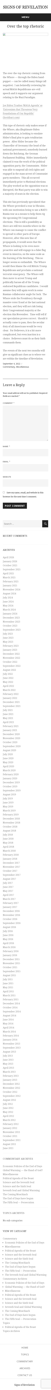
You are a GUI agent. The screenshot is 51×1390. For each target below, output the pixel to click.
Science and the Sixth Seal (17, 1186)
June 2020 (8, 758)
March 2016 (9, 947)
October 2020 (10, 742)
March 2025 (9, 577)
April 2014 (8, 1027)
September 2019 (12, 790)
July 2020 (8, 754)
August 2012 (9, 1100)
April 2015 (8, 991)
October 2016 (10, 919)
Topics (6, 1323)
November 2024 (11, 589)
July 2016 (8, 931)
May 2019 (8, 806)
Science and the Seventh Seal (18, 1182)
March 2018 (9, 850)
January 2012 (10, 1128)
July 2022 (8, 674)
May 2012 (8, 1112)
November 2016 (11, 915)
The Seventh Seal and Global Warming (25, 1274)
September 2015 (12, 971)
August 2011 (9, 1144)
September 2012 (12, 1096)
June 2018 (8, 838)
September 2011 (12, 1140)
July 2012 (8, 1104)
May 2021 (8, 718)
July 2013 (8, 1055)
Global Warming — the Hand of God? (23, 1170)
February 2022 (11, 694)
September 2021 (12, 706)
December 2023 (11, 617)
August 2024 (9, 593)
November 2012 (11, 1088)
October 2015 (10, 967)
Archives (25, 1368)
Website (7, 477)
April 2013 (8, 1067)
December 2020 (11, 734)
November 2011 (11, 1132)
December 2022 (11, 654)
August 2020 (9, 750)
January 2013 (10, 1080)
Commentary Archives (18, 1158)
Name (6, 446)
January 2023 (10, 649)
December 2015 (11, 959)
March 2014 (9, 1031)
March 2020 (9, 770)
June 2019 (8, 802)
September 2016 (12, 923)
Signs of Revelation (24, 1385)
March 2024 (9, 609)
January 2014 (10, 1039)
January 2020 (10, 778)
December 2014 (11, 1003)
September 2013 (12, 1047)
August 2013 (9, 1051)
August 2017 (9, 879)
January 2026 (10, 561)
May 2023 (8, 641)
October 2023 (10, 625)
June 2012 (8, 1108)
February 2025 (11, 581)
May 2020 (8, 762)
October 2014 (10, 1007)
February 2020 (11, 774)
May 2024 (8, 605)
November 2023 (11, 621)
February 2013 (11, 1076)
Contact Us (25, 1375)
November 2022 (11, 658)
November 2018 (11, 822)
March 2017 (9, 899)
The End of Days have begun (18, 1198)
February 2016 (11, 951)
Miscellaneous (22, 366)
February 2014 (11, 1035)
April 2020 (8, 766)
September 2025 (12, 569)
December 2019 (11, 782)
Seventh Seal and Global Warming (21, 1190)
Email (6, 461)
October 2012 (10, 1092)
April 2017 (8, 895)
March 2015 (9, 995)
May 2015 (8, 987)
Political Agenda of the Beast (18, 1178)
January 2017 (10, 907)
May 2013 (8, 1063)
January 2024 (10, 613)
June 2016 (8, 935)
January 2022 (10, 698)
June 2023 (8, 637)
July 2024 (8, 597)
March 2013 (9, 1071)
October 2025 (10, 565)
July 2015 (8, 979)
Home (24, 1347)
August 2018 (9, 830)
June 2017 (8, 887)
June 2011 (8, 1148)
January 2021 (10, 730)
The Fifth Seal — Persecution (18, 1202)
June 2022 (8, 678)
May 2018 (8, 842)
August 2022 (9, 670)
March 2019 (9, 810)
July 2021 (8, 710)
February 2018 (11, 854)
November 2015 (11, 963)
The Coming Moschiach (15, 1194)
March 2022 (9, 690)
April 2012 (8, 1116)
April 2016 (8, 943)
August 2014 (9, 1015)
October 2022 (10, 662)
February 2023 (11, 645)
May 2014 (8, 1023)
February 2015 (11, 999)
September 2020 (12, 746)
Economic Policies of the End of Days (22, 1166)
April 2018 (8, 846)
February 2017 (11, 903)
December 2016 (11, 911)
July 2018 (8, 834)
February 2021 (11, 726)
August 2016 (9, 927)
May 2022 (8, 682)
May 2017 (8, 891)
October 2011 (10, 1136)
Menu (25, 17)
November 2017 (11, 867)
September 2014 (12, 1011)
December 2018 (11, 818)
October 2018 (10, 826)
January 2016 (10, 955)
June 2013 (8, 1059)
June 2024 (8, 601)
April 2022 (8, 686)
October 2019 (10, 786)
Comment (9, 403)
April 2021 (8, 722)
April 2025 (8, 573)
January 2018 (10, 858)
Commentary (9, 366)
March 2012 (9, 1120)
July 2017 (8, 883)
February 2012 (11, 1124)
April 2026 (8, 557)
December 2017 (11, 863)
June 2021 (8, 714)
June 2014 (8, 1019)
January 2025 (10, 585)
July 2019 (8, 798)
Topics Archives (13, 1213)
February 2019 (11, 814)
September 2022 (12, 666)
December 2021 (11, 702)
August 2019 (9, 794)
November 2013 (11, 1043)
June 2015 (8, 983)
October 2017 (10, 871)
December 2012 (11, 1084)
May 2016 (8, 939)
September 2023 (12, 629)
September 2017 (12, 875)
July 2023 (8, 633)
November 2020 (11, 738)
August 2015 (9, 975)
